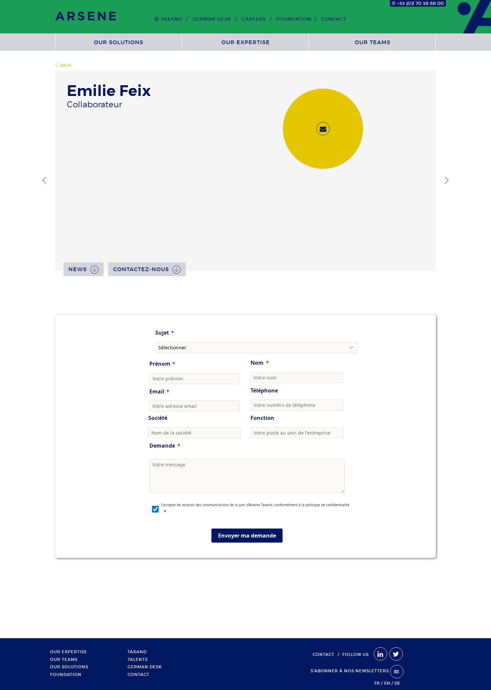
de (397, 683)
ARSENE (86, 16)
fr (377, 683)
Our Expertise (245, 42)
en (387, 683)
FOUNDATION (293, 19)
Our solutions (69, 667)
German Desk (211, 19)
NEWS (77, 269)
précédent (45, 180)
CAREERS (253, 19)
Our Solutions (118, 42)
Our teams (372, 42)
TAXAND (171, 19)
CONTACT (333, 19)
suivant (445, 180)
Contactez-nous (141, 269)
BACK (65, 65)
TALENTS (138, 659)
